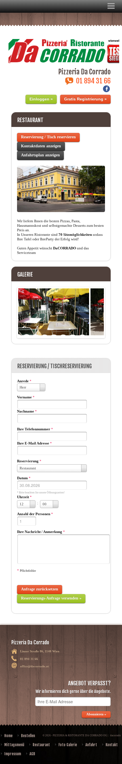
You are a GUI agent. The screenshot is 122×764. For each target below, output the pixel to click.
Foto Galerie (67, 745)
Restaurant (41, 745)
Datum (22, 478)
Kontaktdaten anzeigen (41, 146)
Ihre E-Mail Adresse (33, 443)
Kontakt (112, 745)
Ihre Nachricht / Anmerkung (39, 532)
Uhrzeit (23, 497)
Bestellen (28, 735)
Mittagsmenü (14, 745)
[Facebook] (106, 90)
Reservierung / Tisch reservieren (48, 137)
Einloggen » (41, 99)
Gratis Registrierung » (85, 99)
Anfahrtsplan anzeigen (40, 155)
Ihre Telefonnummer (33, 429)
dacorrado (115, 735)
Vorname (24, 397)
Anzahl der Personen (33, 514)
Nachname (25, 411)
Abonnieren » (96, 714)
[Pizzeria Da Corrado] (61, 47)
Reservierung (28, 461)
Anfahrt (91, 745)
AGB (32, 754)
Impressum (12, 754)
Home (8, 735)
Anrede (23, 381)
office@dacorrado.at (34, 666)
